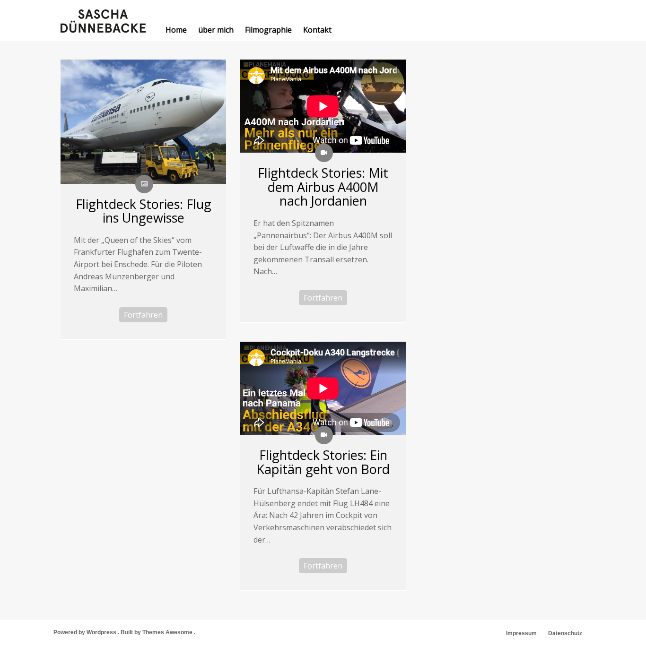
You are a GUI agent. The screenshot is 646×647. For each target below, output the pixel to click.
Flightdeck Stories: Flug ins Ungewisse (143, 211)
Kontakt (317, 30)
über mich (216, 30)
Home (176, 30)
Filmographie (268, 30)
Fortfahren (143, 315)
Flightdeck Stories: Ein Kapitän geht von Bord (323, 462)
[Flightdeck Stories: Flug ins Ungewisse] (143, 122)
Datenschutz (565, 633)
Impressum (521, 633)
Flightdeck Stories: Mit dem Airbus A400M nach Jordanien (323, 186)
